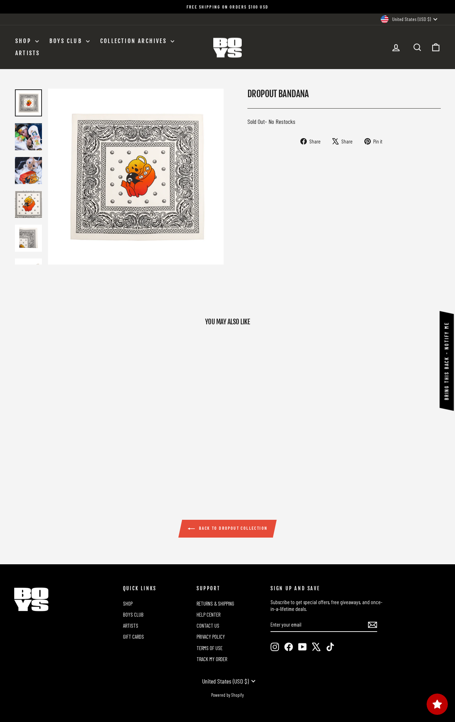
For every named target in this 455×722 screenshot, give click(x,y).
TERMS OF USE (210, 648)
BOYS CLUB (66, 41)
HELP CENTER (208, 614)
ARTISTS (27, 53)
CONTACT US (208, 625)
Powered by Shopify (227, 695)
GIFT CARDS (133, 636)
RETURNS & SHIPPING (215, 603)
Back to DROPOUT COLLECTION (233, 527)
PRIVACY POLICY (211, 636)
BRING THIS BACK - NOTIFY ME (447, 361)
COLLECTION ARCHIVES (134, 41)
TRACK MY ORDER (212, 659)
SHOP (24, 41)
